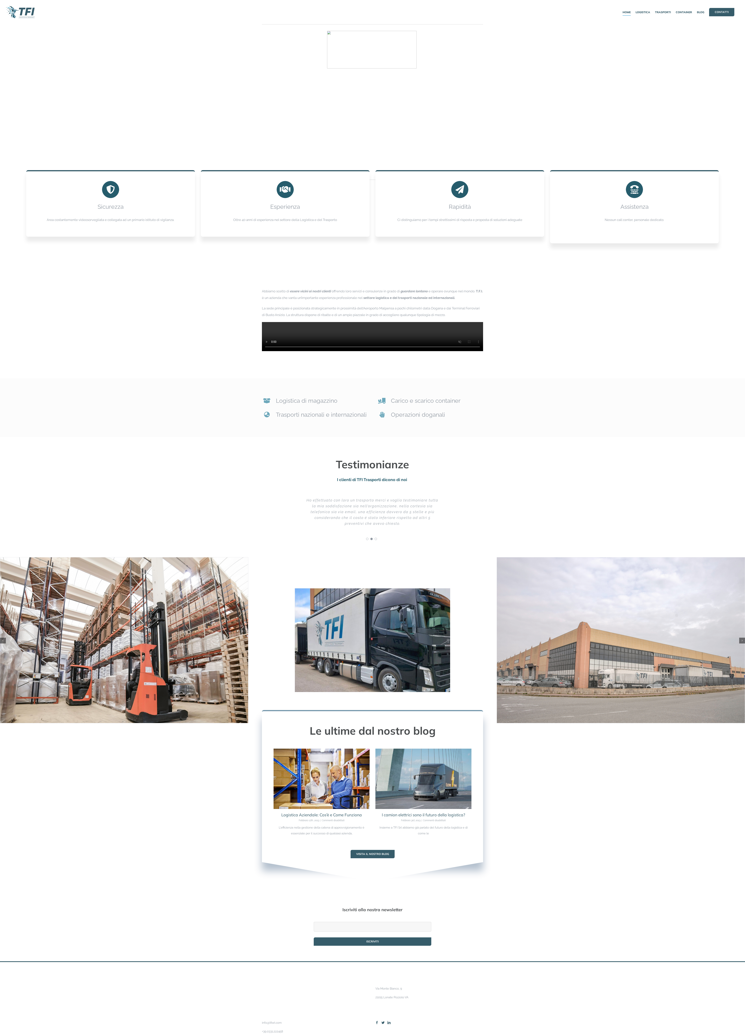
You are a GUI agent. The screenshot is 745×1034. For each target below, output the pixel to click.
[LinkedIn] (389, 999)
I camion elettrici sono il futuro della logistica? (423, 791)
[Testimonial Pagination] (367, 515)
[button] (3, 617)
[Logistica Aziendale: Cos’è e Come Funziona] (322, 755)
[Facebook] (377, 999)
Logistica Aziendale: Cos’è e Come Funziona (321, 791)
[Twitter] (383, 999)
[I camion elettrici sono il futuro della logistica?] (423, 755)
